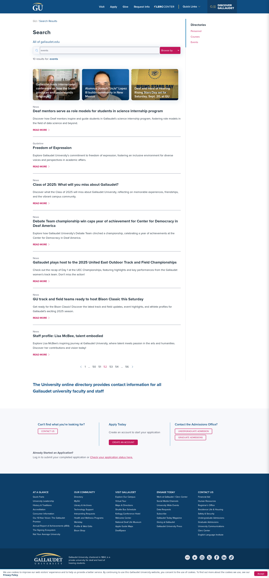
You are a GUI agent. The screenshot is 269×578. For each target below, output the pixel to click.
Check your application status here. (111, 457)
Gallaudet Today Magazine (169, 518)
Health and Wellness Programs (89, 518)
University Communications (211, 526)
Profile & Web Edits (83, 526)
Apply (114, 7)
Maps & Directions (124, 505)
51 (99, 367)
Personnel (196, 31)
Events (194, 42)
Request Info (142, 7)
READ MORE (41, 130)
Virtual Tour (120, 501)
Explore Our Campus (125, 497)
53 (111, 367)
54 (116, 367)
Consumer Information (43, 513)
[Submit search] (36, 50)
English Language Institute (210, 534)
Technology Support (83, 509)
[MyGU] (187, 557)
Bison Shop (79, 530)
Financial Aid (204, 497)
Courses (195, 36)
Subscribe (161, 513)
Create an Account (123, 442)
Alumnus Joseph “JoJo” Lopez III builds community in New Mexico (106, 92)
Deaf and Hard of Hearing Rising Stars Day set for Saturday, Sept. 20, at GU (152, 92)
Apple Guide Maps (124, 526)
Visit (101, 7)
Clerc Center (204, 530)
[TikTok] (231, 557)
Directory (78, 497)
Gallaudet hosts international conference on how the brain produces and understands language (55, 90)
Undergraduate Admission (193, 431)
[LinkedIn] (224, 557)
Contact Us (49, 431)
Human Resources (207, 501)
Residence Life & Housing (210, 509)
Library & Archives (83, 505)
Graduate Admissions (190, 437)
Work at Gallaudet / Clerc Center (172, 497)
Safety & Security (206, 513)
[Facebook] (216, 557)
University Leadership (43, 501)
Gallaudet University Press (169, 526)
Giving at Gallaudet (166, 522)
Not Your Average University (46, 534)
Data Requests (164, 509)
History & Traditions (42, 505)
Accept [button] (260, 573)
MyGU (77, 501)
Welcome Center (123, 518)
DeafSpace (120, 530)
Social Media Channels (167, 501)
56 (127, 367)
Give (125, 7)
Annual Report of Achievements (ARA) (51, 526)
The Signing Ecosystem (44, 530)
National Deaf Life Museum (128, 522)
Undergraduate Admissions (211, 518)
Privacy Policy (10, 574)
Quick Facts (38, 497)
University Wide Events (168, 505)
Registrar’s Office (206, 505)
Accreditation (39, 509)
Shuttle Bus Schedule (125, 509)
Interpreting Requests (84, 513)
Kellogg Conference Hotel (127, 513)
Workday (78, 522)
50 (94, 367)
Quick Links (190, 7)
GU (35, 21)
